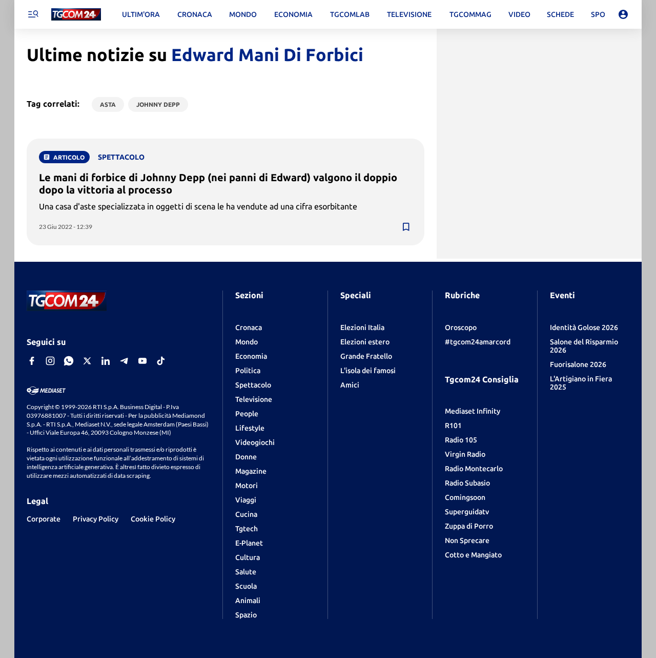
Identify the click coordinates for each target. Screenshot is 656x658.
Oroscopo (461, 327)
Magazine (250, 471)
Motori (246, 485)
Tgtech (246, 529)
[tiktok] (161, 361)
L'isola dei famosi (368, 370)
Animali (247, 600)
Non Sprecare (467, 540)
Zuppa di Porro (469, 526)
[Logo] (76, 14)
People (246, 414)
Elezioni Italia (362, 327)
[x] (87, 361)
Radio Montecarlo (474, 469)
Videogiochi (255, 442)
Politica (247, 370)
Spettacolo (253, 385)
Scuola (246, 586)
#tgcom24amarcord (477, 342)
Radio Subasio (467, 483)
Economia (251, 356)
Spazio (246, 615)
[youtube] (142, 361)
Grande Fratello (366, 356)
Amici (349, 385)
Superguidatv (467, 512)
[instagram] (50, 361)
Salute (245, 572)
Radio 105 (461, 440)
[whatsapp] (69, 361)
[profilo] (623, 14)
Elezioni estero (364, 342)
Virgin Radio (465, 454)
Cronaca (248, 327)
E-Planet (249, 543)
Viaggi (245, 500)
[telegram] (124, 361)
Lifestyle (249, 428)
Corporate (43, 519)
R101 (453, 425)
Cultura (247, 557)
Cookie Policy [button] (153, 519)
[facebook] (32, 361)
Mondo (246, 342)
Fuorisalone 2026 (578, 364)
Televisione (253, 399)
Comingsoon (465, 497)
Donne (246, 457)
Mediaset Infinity (472, 411)
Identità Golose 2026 (584, 327)
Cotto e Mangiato (473, 555)
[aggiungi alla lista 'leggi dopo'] (406, 227)
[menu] (32, 14)
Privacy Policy (95, 519)
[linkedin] (105, 361)
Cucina (246, 514)
